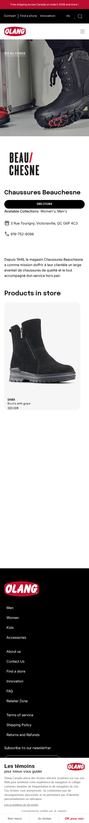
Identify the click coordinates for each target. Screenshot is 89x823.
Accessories (16, 637)
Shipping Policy (19, 725)
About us (13, 651)
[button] (80, 16)
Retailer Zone (17, 701)
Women (12, 617)
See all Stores (14, 54)
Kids (10, 627)
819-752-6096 (22, 234)
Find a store (15, 671)
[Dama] (42, 350)
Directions (44, 204)
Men (9, 608)
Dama (19, 402)
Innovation (14, 681)
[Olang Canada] (15, 31)
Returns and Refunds (23, 735)
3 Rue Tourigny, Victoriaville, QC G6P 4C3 (44, 223)
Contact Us (15, 661)
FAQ (9, 691)
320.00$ (13, 408)
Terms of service (19, 715)
